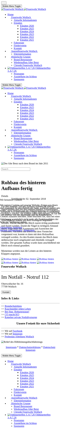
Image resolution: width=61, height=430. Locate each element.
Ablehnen (17, 227)
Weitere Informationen (11, 230)
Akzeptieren (6, 227)
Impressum (29, 230)
